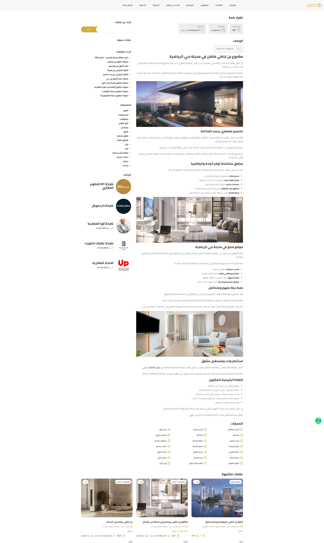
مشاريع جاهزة (235, 481)
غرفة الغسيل (234, 451)
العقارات (219, 5)
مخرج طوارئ (198, 451)
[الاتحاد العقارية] (123, 265)
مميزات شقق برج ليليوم (118, 62)
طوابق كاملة (122, 140)
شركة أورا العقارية (100, 223)
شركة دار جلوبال (102, 205)
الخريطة (142, 5)
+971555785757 (102, 228)
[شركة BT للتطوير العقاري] (123, 186)
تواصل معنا (127, 5)
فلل (126, 144)
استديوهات (123, 115)
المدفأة (200, 435)
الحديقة (236, 435)
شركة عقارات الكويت (99, 243)
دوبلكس (124, 127)
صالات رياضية (161, 446)
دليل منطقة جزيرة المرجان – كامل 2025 (111, 57)
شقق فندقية (122, 136)
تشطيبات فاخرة (161, 440)
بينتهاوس (124, 119)
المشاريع (190, 5)
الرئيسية (232, 5)
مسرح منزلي (162, 457)
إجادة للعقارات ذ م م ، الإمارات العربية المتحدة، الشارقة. (221, 526)
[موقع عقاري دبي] (313, 5)
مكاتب (125, 161)
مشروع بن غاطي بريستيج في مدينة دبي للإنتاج (165, 522)
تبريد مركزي (234, 440)
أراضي (125, 110)
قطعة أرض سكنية (120, 153)
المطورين (205, 5)
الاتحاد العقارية (102, 263)
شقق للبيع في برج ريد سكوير (115, 74)
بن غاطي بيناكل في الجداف (119, 522)
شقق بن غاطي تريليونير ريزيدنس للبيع (224, 522)
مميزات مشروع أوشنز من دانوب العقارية (111, 87)
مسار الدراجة (234, 457)
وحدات (125, 165)
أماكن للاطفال (233, 429)
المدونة (156, 5)
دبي (191, 415)
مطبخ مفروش (233, 463)
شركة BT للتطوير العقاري (101, 186)
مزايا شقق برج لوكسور (118, 66)
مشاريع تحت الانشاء (178, 481)
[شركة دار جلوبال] (123, 206)
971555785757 (103, 248)
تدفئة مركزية (198, 440)
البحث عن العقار (172, 5)
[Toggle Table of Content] (237, 49)
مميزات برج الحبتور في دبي (117, 79)
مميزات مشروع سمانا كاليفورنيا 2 (114, 95)
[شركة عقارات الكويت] (123, 245)
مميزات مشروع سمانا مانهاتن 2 (115, 91)
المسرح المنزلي (161, 435)
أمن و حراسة (198, 429)
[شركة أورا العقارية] (123, 226)
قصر (126, 148)
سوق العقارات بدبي (152, 367)
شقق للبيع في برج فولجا (117, 70)
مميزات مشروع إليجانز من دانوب (114, 83)
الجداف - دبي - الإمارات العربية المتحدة (117, 526)
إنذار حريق (163, 429)
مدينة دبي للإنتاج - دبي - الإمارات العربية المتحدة (168, 526)
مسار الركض (198, 457)
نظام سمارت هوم (196, 463)
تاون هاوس (123, 123)
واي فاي (163, 463)
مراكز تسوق (162, 451)
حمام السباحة (234, 446)
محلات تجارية (122, 157)
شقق (125, 131)
